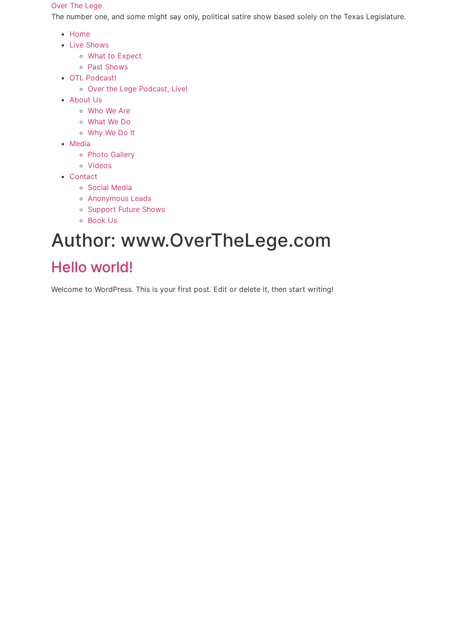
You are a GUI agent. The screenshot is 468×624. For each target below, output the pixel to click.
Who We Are (109, 110)
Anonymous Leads (119, 198)
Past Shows (108, 66)
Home (79, 33)
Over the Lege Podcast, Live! (137, 88)
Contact (83, 176)
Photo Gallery (111, 154)
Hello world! (92, 267)
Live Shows (89, 44)
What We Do (109, 121)
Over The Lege (76, 5)
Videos (100, 165)
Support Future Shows (126, 209)
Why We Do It (111, 132)
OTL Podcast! (92, 77)
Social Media (110, 187)
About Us (85, 99)
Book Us (102, 220)
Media (79, 143)
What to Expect (115, 55)
